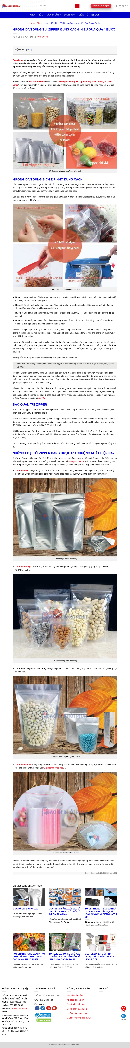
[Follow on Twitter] (120, 6)
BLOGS (95, 14)
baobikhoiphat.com (19, 1008)
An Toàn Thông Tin (75, 1000)
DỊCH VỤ (69, 14)
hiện (28, 50)
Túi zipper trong (23, 567)
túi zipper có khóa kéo (53, 768)
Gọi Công (123, 1011)
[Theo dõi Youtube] (54, 1008)
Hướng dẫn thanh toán (77, 1013)
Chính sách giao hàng (77, 1009)
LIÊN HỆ (83, 14)
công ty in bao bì (76, 461)
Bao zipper (18, 60)
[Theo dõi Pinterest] (48, 1008)
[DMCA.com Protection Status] (42, 1020)
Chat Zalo (123, 1019)
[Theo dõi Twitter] (42, 1008)
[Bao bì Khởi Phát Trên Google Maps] (113, 1010)
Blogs (39, 23)
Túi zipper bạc (22, 470)
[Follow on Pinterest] (123, 6)
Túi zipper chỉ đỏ (23, 765)
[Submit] (77, 6)
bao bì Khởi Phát (37, 82)
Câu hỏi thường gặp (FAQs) (79, 1018)
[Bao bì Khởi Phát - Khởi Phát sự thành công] (18, 6)
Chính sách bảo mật (76, 1004)
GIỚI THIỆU (36, 14)
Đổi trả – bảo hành (75, 995)
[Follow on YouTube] (126, 6)
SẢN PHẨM (52, 14)
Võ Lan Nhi (43, 37)
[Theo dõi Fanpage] (37, 1008)
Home (32, 23)
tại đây (42, 398)
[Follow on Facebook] (117, 6)
